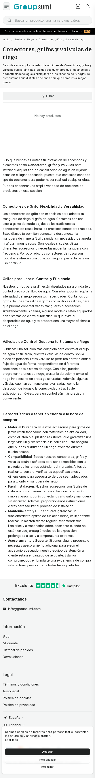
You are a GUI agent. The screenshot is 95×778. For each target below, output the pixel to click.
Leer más (11, 739)
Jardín (18, 39)
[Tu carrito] (78, 6)
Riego (30, 39)
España (14, 717)
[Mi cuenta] (87, 6)
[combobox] (47, 20)
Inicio (6, 39)
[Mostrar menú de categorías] (6, 6)
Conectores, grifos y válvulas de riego (62, 39)
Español (15, 725)
